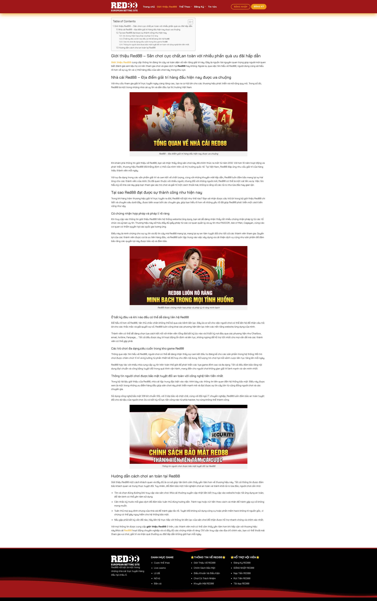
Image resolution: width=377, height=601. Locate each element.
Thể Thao (184, 6)
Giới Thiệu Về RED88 (204, 562)
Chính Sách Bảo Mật (204, 567)
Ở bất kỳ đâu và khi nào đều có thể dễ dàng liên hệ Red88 (146, 39)
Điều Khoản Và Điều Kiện (207, 573)
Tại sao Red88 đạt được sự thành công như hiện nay (143, 33)
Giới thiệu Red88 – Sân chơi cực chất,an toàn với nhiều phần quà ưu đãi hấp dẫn (153, 26)
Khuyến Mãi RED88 (204, 583)
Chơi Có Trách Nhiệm (205, 578)
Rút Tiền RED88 (242, 578)
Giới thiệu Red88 (167, 6)
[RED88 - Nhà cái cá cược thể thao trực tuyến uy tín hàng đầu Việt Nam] (124, 6)
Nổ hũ (157, 578)
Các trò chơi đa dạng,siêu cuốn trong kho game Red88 (145, 42)
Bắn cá (157, 583)
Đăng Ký (199, 6)
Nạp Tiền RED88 (242, 573)
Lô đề (157, 573)
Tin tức (212, 6)
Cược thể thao (162, 562)
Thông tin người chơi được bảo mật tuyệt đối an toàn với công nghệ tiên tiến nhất (156, 44)
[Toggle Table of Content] (189, 21)
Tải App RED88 (241, 583)
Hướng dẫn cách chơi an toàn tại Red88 (137, 47)
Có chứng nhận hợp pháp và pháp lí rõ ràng (140, 36)
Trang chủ (149, 6)
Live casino (160, 567)
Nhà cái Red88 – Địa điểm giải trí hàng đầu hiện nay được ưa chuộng (149, 29)
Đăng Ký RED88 (242, 562)
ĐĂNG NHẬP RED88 (244, 567)
